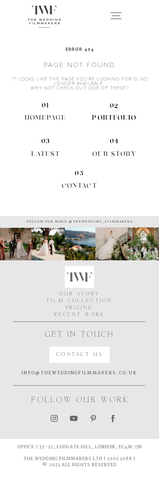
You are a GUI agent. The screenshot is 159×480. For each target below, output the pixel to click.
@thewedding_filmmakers (100, 221)
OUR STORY (80, 294)
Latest (45, 153)
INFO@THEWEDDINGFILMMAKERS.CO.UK (79, 373)
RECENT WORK (79, 315)
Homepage (45, 117)
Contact (79, 185)
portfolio (114, 117)
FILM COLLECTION (80, 301)
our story (115, 153)
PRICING (80, 308)
